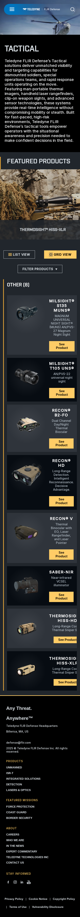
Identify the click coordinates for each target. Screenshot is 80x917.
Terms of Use (18, 906)
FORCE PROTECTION (20, 806)
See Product (62, 346)
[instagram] (15, 882)
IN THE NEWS (15, 845)
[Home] (41, 9)
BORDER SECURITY (19, 817)
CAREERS (12, 834)
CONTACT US (15, 862)
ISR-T (9, 773)
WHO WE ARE (15, 840)
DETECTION (14, 784)
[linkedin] (22, 882)
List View (21, 254)
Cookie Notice (38, 898)
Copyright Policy (64, 898)
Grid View (62, 254)
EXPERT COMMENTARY (21, 851)
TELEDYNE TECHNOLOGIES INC (27, 857)
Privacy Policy (14, 898)
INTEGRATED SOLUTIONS (23, 778)
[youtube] (29, 882)
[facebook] (8, 882)
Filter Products (38, 269)
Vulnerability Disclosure (47, 906)
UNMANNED (14, 767)
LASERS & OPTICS (18, 790)
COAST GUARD (16, 812)
